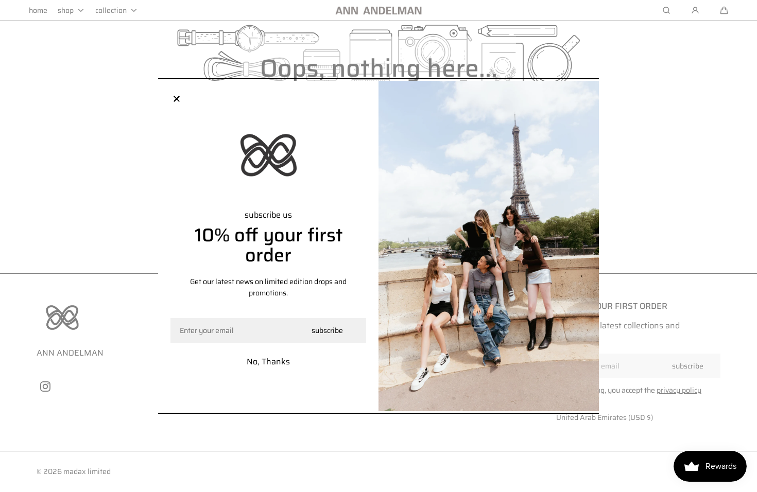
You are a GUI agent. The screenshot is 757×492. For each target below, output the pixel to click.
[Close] (176, 99)
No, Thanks (268, 361)
